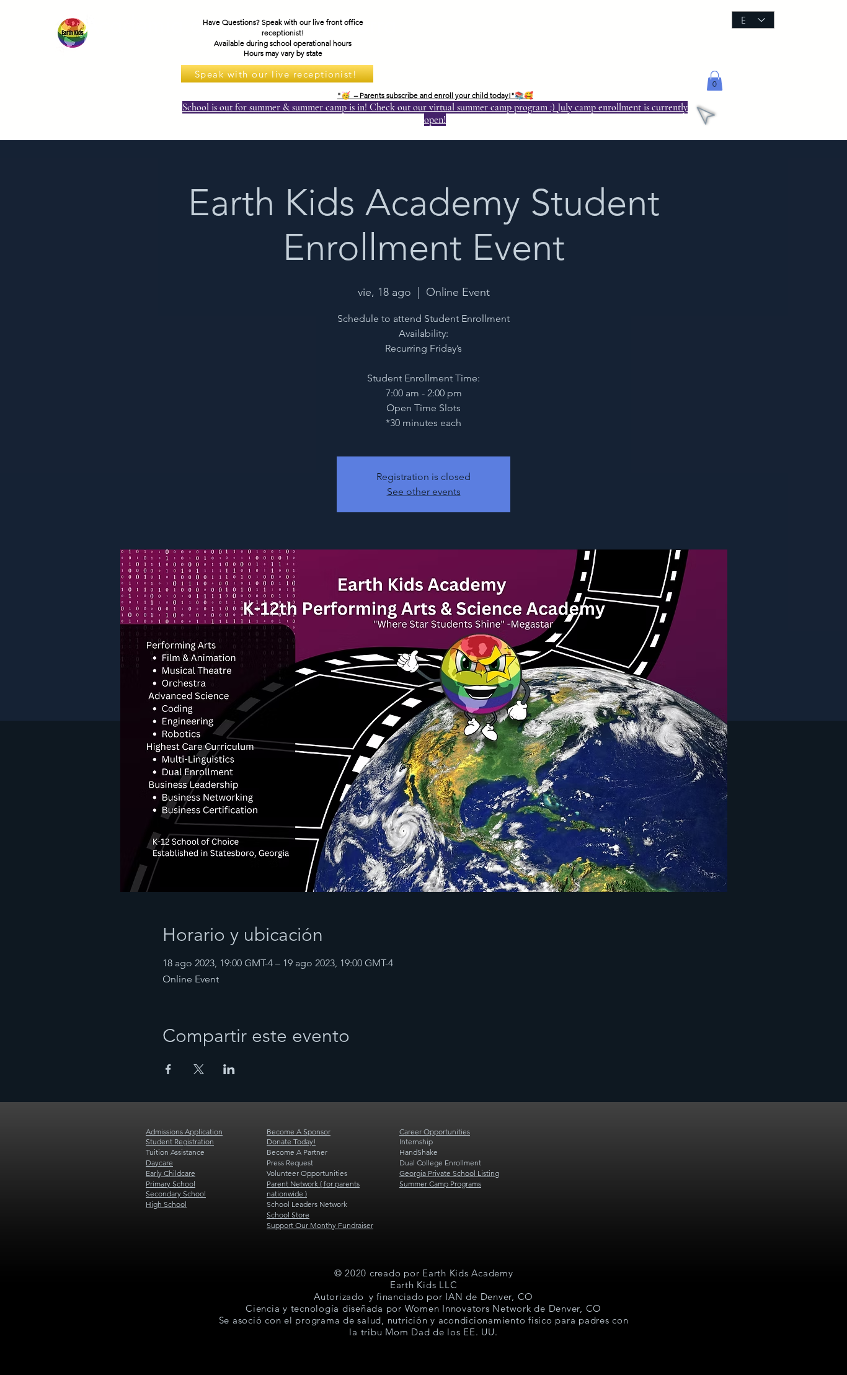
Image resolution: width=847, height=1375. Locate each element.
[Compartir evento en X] (199, 1069)
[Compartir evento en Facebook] (168, 1069)
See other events (424, 491)
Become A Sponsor (298, 1131)
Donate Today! (291, 1141)
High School (166, 1204)
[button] (714, 81)
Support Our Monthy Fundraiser (320, 1225)
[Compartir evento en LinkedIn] (229, 1069)
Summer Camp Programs (440, 1183)
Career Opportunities (434, 1131)
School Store (288, 1214)
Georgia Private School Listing (449, 1173)
